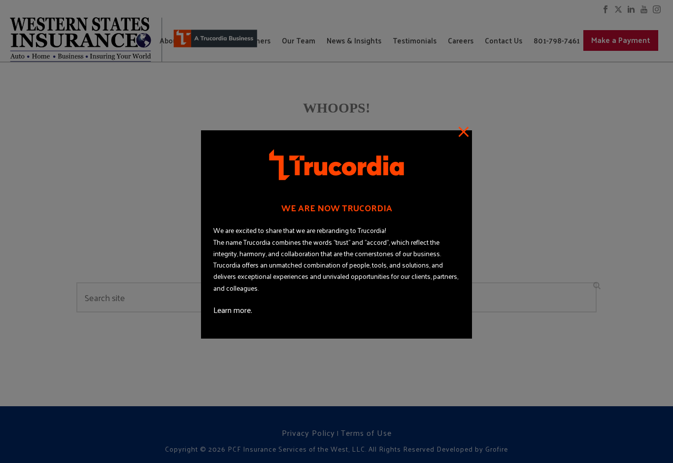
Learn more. (232, 310)
